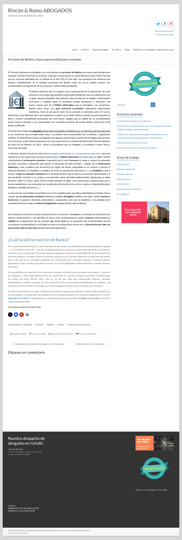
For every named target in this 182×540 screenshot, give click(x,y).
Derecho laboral (124, 174)
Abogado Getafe (19, 334)
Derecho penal (124, 179)
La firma (85, 49)
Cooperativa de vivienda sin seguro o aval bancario (38, 343)
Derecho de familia (126, 169)
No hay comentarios (87, 334)
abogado (27, 324)
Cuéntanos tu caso (165, 34)
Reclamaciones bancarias (62, 334)
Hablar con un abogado (146, 490)
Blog (127, 49)
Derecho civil (123, 164)
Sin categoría (123, 194)
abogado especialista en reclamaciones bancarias (75, 153)
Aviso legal (162, 490)
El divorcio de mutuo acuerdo (90, 343)
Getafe (60, 324)
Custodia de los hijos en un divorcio (134, 121)
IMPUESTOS (123, 184)
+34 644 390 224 (15, 449)
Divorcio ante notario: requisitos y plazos (137, 147)
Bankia (50, 324)
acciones (39, 324)
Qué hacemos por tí (164, 31)
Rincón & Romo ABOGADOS (40, 10)
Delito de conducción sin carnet (132, 142)
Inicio (74, 49)
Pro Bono (116, 49)
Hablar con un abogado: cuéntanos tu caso (153, 49)
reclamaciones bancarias (79, 324)
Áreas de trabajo (100, 49)
